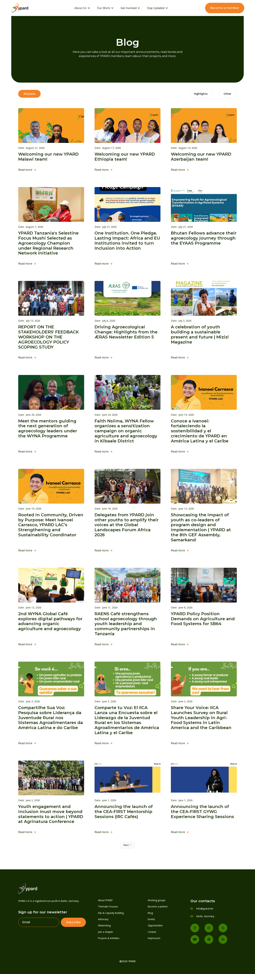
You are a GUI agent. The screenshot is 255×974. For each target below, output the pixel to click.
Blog (150, 913)
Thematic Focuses (108, 906)
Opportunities (155, 925)
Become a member (224, 8)
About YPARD (105, 900)
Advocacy (103, 919)
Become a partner (158, 906)
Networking (104, 925)
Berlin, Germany (205, 916)
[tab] (29, 94)
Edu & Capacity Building (111, 913)
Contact (152, 931)
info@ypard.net (204, 908)
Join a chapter (105, 931)
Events (151, 919)
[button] (82, 8)
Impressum (154, 938)
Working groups (156, 900)
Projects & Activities (108, 938)
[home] (24, 8)
